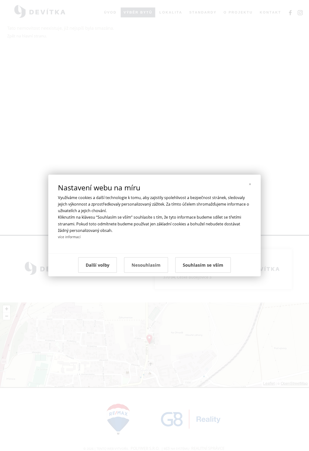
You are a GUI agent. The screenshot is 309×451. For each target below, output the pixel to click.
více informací (69, 237)
